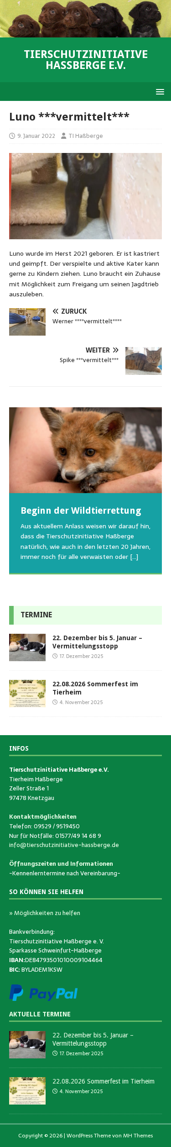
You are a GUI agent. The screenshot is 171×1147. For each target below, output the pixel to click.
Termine (36, 614)
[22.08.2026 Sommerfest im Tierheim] (27, 702)
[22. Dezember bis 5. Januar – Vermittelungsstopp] (27, 656)
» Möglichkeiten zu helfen (44, 913)
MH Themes (138, 1135)
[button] (158, 91)
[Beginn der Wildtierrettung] (85, 450)
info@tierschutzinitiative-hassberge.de (64, 845)
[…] (134, 557)
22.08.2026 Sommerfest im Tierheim (103, 1081)
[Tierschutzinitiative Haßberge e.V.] (85, 32)
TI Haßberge (85, 136)
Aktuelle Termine (40, 1014)
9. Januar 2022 (36, 136)
